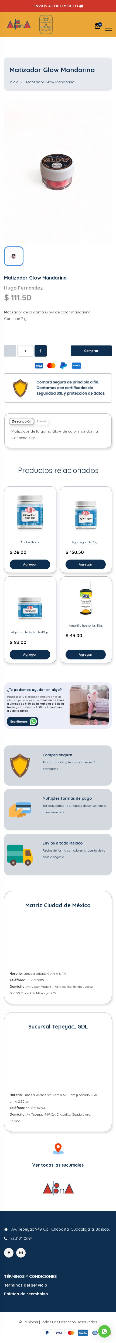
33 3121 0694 (35, 1108)
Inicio (14, 82)
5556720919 (35, 980)
